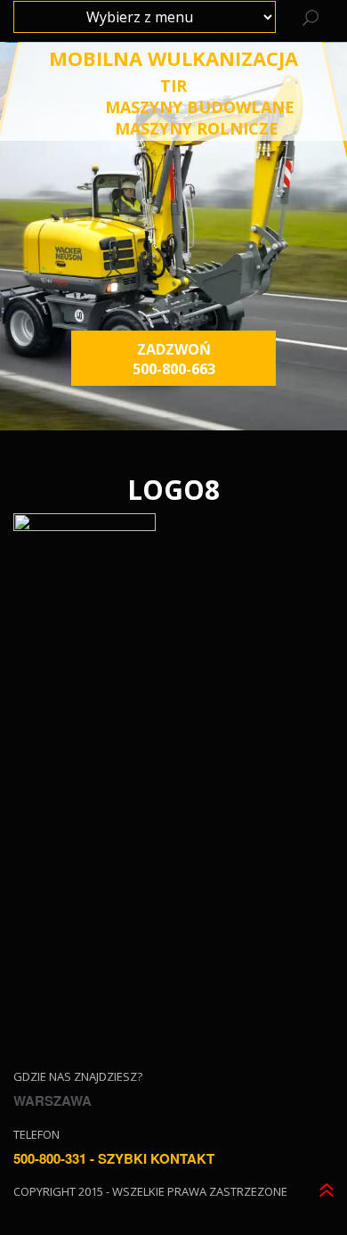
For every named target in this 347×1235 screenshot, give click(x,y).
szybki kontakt (156, 1158)
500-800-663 (174, 369)
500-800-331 (49, 1158)
